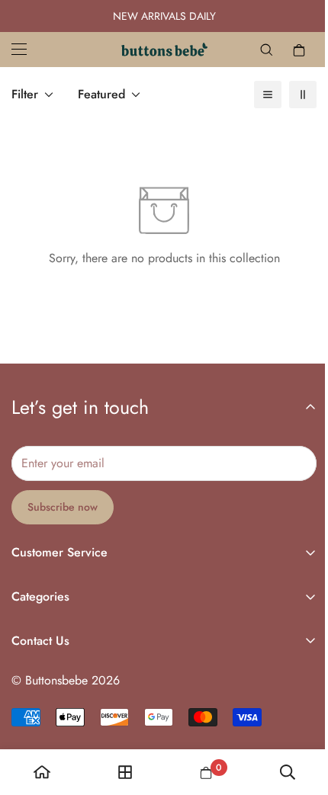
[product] (40, 772)
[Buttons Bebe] (158, 49)
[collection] (120, 772)
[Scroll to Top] (289, 714)
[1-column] (256, 94)
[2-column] (291, 94)
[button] (287, 49)
